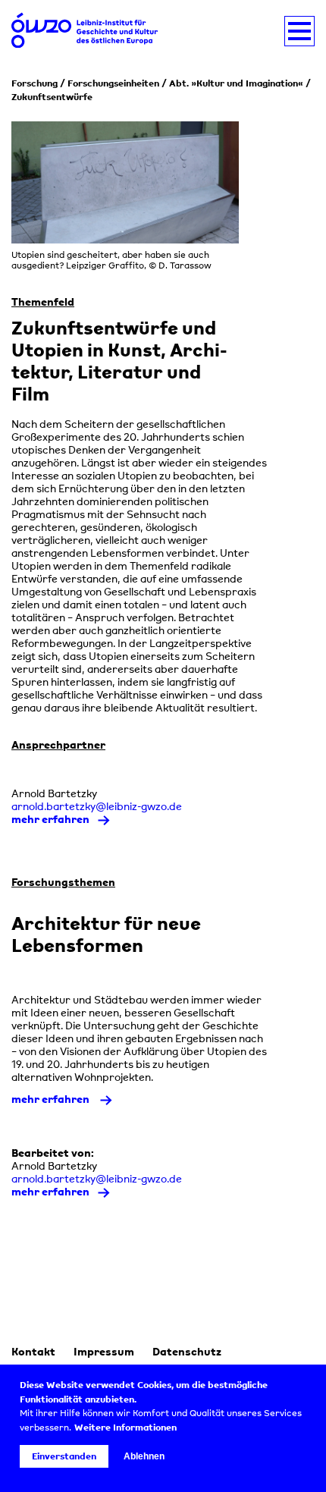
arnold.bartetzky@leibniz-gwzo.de (96, 805)
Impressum (104, 1351)
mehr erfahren (50, 818)
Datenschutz (186, 1351)
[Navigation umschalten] (299, 31)
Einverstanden (64, 1456)
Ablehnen (144, 1456)
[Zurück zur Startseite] (87, 31)
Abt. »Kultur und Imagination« (236, 83)
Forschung (34, 83)
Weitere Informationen (125, 1427)
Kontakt (33, 1351)
